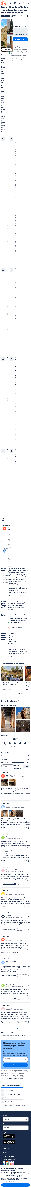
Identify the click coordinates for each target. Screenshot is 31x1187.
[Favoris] (15, 3)
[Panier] (19, 3)
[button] (4, 35)
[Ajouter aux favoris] (21, 668)
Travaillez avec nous (8, 1156)
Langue (5, 1115)
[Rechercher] (10, 3)
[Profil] (28, 3)
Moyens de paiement (9, 1159)
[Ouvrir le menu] (28, 776)
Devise (5, 1124)
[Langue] (23, 3)
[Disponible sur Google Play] (9, 1136)
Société (5, 1152)
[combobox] (18, 768)
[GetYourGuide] (3, 3)
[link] (12, 681)
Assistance (6, 1148)
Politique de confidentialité (16, 1078)
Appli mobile (6, 1133)
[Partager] (28, 16)
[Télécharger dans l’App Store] (9, 1142)
